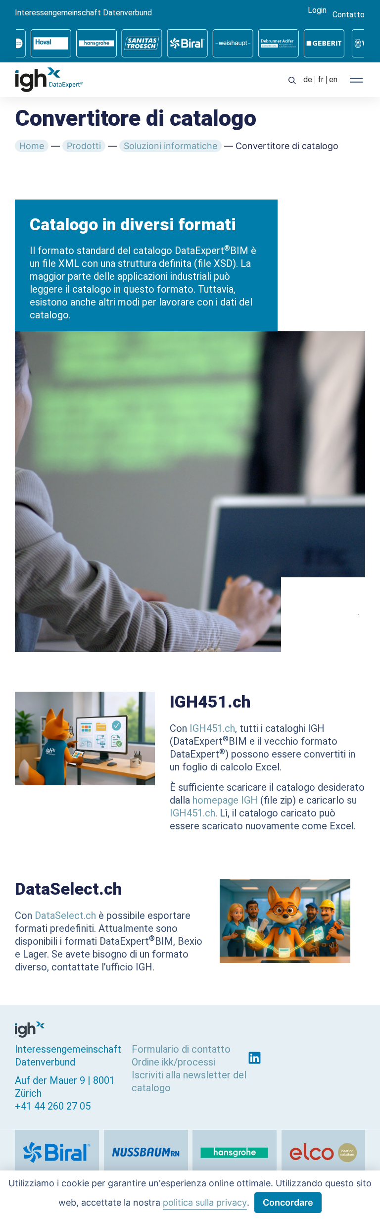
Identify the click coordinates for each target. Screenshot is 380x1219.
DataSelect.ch (65, 915)
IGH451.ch (212, 728)
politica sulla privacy (205, 1202)
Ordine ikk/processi (173, 1062)
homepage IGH (225, 800)
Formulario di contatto (181, 1049)
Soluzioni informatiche (170, 146)
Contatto (348, 15)
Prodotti (84, 146)
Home (31, 146)
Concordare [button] (288, 1202)
